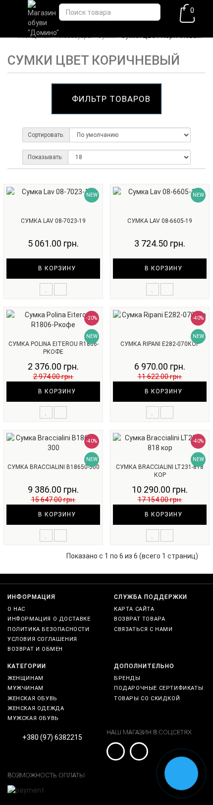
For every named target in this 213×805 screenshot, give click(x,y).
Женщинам (25, 678)
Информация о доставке (49, 619)
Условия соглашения (42, 639)
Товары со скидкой (147, 698)
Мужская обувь (33, 718)
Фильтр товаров (111, 99)
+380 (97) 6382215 (52, 737)
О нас (16, 609)
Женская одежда (35, 708)
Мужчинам (25, 688)
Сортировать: (46, 134)
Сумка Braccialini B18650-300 (53, 467)
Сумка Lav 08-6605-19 (159, 220)
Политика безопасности (48, 629)
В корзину (56, 268)
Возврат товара (139, 619)
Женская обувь (32, 698)
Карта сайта (134, 609)
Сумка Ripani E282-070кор (160, 343)
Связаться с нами (143, 629)
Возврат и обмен (35, 649)
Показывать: (45, 157)
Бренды (127, 678)
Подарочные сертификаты (158, 688)
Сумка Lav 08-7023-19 (53, 220)
